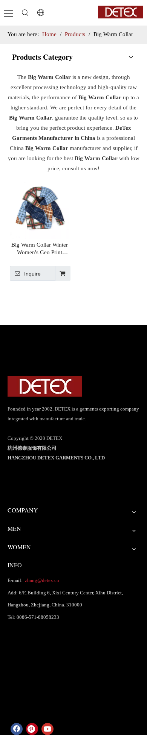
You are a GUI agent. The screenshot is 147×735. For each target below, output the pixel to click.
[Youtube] (47, 729)
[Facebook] (17, 729)
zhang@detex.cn (41, 580)
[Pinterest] (32, 729)
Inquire (32, 274)
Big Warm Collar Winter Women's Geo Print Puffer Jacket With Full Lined (39, 249)
